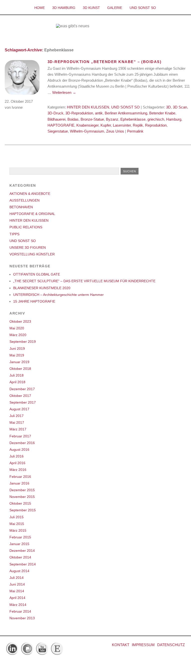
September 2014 (22, 564)
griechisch (155, 119)
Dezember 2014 (22, 551)
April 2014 (17, 598)
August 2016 (19, 450)
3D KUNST (91, 8)
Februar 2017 (20, 436)
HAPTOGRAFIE (61, 125)
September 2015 (22, 510)
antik (99, 113)
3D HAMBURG (63, 8)
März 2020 (17, 335)
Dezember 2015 (22, 490)
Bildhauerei (56, 119)
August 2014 (19, 571)
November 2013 (22, 618)
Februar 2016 (20, 477)
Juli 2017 (16, 416)
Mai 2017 (16, 422)
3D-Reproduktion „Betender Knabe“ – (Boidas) (104, 62)
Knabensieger (87, 125)
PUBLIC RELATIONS (25, 227)
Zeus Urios (115, 131)
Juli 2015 (16, 517)
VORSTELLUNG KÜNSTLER (32, 254)
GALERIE (114, 8)
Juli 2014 (16, 578)
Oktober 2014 (20, 557)
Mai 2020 (16, 328)
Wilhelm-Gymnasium (87, 131)
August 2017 (19, 409)
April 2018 (17, 382)
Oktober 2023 (20, 321)
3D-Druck (55, 113)
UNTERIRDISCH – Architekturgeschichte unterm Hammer (58, 295)
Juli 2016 (16, 456)
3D (168, 107)
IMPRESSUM (143, 645)
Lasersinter (122, 125)
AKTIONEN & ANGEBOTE (29, 194)
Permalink (135, 131)
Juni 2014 (17, 584)
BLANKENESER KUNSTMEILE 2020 (41, 288)
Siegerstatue (58, 131)
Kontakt (120, 645)
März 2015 (17, 530)
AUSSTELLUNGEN (24, 200)
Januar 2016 (19, 483)
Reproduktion (156, 125)
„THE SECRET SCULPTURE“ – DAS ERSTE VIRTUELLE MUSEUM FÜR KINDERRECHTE (84, 281)
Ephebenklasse (132, 119)
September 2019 (22, 342)
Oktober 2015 (20, 503)
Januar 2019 (19, 362)
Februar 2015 (20, 537)
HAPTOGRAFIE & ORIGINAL (32, 214)
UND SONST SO (143, 8)
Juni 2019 (17, 348)
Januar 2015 (19, 544)
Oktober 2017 (20, 396)
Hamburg (173, 119)
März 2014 (17, 605)
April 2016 (17, 463)
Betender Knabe (162, 113)
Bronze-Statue (92, 119)
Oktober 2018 (20, 369)
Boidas (73, 119)
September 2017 (22, 402)
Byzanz (112, 119)
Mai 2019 (16, 355)
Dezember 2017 (22, 389)
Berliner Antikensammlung (126, 113)
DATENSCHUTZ (171, 645)
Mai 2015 (16, 524)
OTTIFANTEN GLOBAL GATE (36, 274)
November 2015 (22, 497)
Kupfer (105, 125)
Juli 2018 (16, 375)
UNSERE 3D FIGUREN (27, 247)
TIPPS (14, 234)
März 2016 (17, 470)
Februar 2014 (20, 611)
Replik (138, 125)
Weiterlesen (64, 92)
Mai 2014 (16, 591)
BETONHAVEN (21, 207)
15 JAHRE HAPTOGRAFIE (34, 301)
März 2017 (17, 429)
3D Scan (180, 107)
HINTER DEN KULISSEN (88, 107)
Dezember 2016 (22, 443)
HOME (39, 8)
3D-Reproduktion (79, 113)
